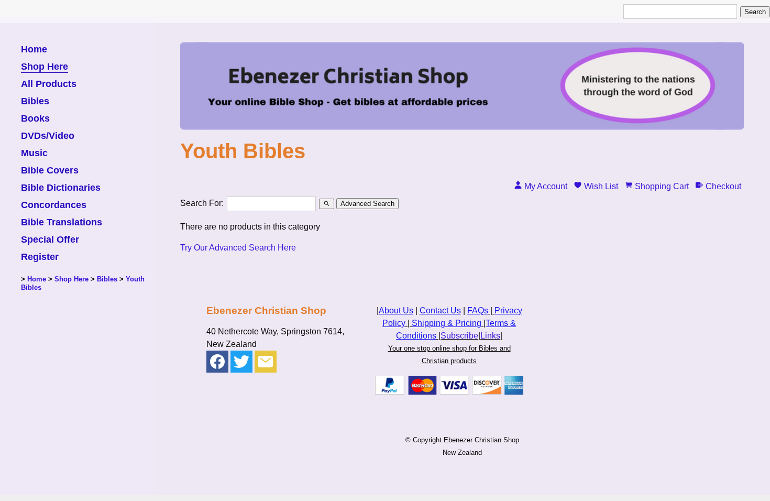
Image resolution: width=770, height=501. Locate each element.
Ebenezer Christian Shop (481, 440)
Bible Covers (50, 171)
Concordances (53, 205)
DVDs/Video (47, 136)
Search (755, 12)
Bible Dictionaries (61, 188)
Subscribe (459, 335)
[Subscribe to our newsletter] (266, 364)
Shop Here (44, 67)
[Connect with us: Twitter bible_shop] (241, 364)
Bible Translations (61, 222)
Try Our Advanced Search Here (238, 247)
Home (34, 50)
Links (490, 335)
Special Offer (50, 240)
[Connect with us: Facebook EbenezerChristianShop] (217, 364)
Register (40, 257)
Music (34, 153)
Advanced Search (367, 204)
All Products (48, 84)
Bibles (35, 101)
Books (35, 119)
